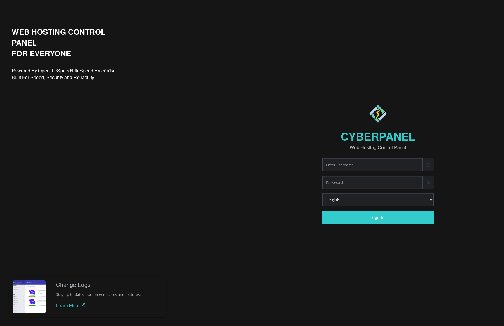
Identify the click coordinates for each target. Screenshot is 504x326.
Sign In (378, 217)
